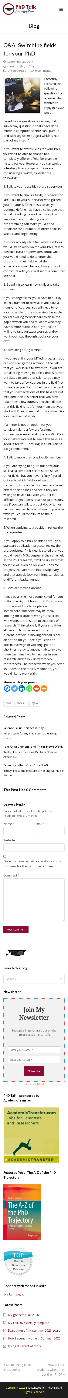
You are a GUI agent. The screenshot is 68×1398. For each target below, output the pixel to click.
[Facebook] (7, 688)
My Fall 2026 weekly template (28, 1323)
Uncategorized (17, 70)
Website (9, 840)
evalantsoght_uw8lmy (20, 66)
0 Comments (43, 70)
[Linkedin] (22, 688)
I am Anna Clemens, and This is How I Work (33, 746)
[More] (44, 688)
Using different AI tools (24, 1346)
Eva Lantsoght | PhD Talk (43, 1387)
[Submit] (61, 979)
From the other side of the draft (25, 765)
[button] (61, 9)
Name (8, 824)
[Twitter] (14, 688)
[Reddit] (36, 688)
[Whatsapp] (29, 688)
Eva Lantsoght (13, 1294)
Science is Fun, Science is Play (23, 728)
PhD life (21, 703)
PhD (8, 703)
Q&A (35, 703)
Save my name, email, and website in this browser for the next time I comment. (33, 863)
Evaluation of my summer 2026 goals (34, 1330)
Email (39, 824)
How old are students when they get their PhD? (51, 1369)
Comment (11, 875)
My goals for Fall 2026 (23, 1315)
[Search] (34, 979)
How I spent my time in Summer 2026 (34, 1338)
